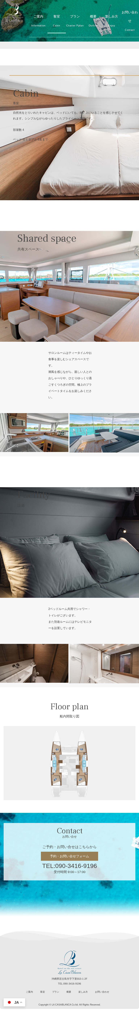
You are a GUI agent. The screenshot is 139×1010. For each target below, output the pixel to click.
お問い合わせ (130, 20)
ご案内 (38, 21)
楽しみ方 (111, 21)
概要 (93, 21)
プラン (75, 21)
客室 (56, 21)
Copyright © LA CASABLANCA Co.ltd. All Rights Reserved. (70, 1004)
